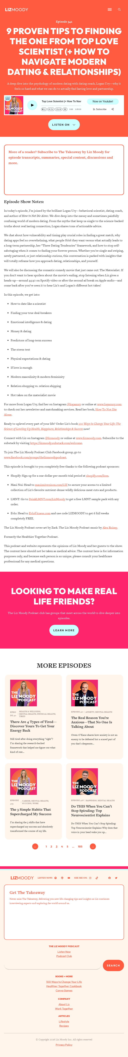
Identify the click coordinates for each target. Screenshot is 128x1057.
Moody (20, 9)
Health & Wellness (29, 711)
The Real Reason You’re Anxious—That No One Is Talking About (91, 722)
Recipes (64, 1025)
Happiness (91, 800)
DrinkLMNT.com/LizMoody (47, 499)
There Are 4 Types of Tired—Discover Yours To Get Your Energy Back (33, 726)
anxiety (90, 712)
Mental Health (27, 714)
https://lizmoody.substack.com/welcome (56, 443)
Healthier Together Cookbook (64, 986)
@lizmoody (52, 438)
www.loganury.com (109, 404)
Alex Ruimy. (110, 527)
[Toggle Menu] (110, 9)
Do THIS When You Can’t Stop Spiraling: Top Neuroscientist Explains (91, 810)
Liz (8, 9)
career (26, 801)
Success (27, 803)
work (35, 803)
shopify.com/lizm (97, 475)
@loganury (74, 404)
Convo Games (64, 990)
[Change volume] (65, 109)
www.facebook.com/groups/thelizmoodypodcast (35, 457)
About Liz (64, 1004)
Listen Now (64, 951)
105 (80, 846)
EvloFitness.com (39, 513)
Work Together (64, 1008)
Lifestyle (64, 1021)
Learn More (64, 630)
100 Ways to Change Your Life (64, 981)
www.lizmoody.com (88, 438)
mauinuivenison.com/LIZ (51, 485)
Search (113, 965)
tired (22, 716)
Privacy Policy (64, 1044)
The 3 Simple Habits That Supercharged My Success (31, 811)
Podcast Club (64, 956)
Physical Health (46, 714)
